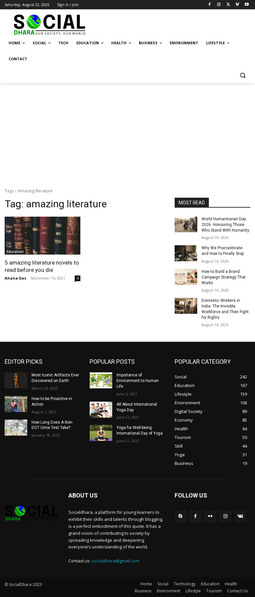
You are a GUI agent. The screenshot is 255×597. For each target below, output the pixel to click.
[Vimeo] (237, 5)
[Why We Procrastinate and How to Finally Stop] (186, 253)
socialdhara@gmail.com (115, 561)
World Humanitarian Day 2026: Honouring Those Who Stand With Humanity (225, 225)
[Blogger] (180, 516)
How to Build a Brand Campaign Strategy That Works (224, 277)
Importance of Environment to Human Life (138, 381)
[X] (228, 5)
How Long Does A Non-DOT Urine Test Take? (52, 425)
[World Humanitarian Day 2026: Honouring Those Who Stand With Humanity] (186, 224)
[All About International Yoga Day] (101, 410)
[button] (242, 75)
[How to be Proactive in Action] (16, 404)
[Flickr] (210, 516)
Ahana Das (15, 278)
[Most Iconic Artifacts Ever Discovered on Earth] (16, 380)
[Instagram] (219, 5)
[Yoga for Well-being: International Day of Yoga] (101, 433)
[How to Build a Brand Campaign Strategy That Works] (186, 277)
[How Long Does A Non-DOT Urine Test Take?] (16, 428)
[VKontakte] (240, 516)
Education (15, 251)
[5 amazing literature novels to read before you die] (42, 236)
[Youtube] (246, 5)
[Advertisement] (127, 132)
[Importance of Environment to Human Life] (101, 380)
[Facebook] (209, 5)
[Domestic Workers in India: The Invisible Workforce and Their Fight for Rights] (186, 306)
